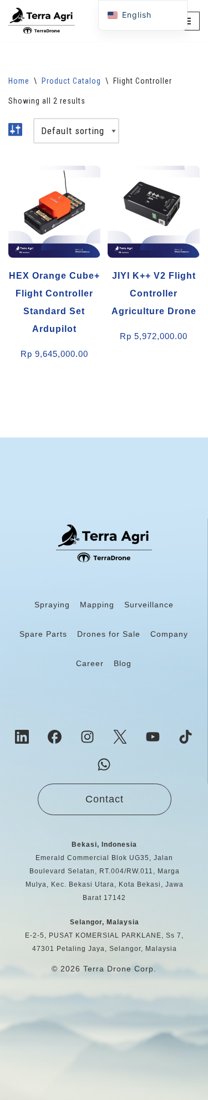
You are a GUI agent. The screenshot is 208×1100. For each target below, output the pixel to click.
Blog (122, 663)
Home (18, 80)
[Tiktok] (186, 736)
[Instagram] (88, 736)
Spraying (52, 604)
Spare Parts (43, 634)
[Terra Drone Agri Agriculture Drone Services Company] (41, 21)
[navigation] (142, 15)
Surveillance (149, 604)
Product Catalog (71, 80)
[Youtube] (153, 736)
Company (169, 634)
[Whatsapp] (104, 764)
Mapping (97, 604)
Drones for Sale (108, 634)
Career (90, 663)
